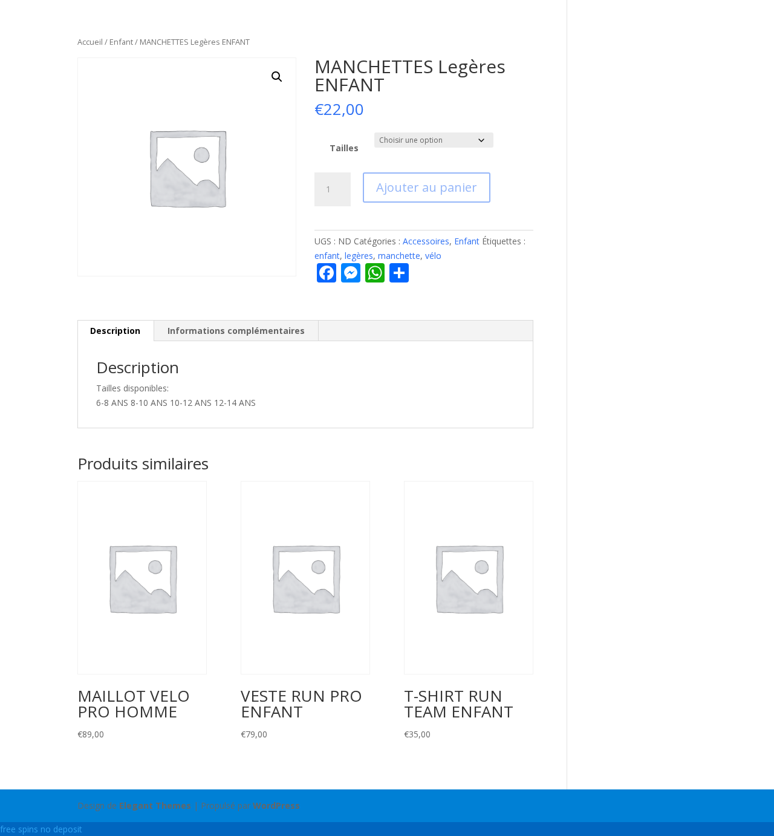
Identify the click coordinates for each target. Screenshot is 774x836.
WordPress (276, 805)
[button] (277, 77)
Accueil (90, 41)
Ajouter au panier (426, 187)
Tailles (344, 148)
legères (359, 255)
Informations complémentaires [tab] (236, 330)
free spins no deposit (41, 829)
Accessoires (426, 241)
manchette (399, 255)
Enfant (121, 41)
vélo (433, 255)
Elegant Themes (155, 805)
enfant (327, 255)
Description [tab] (115, 330)
